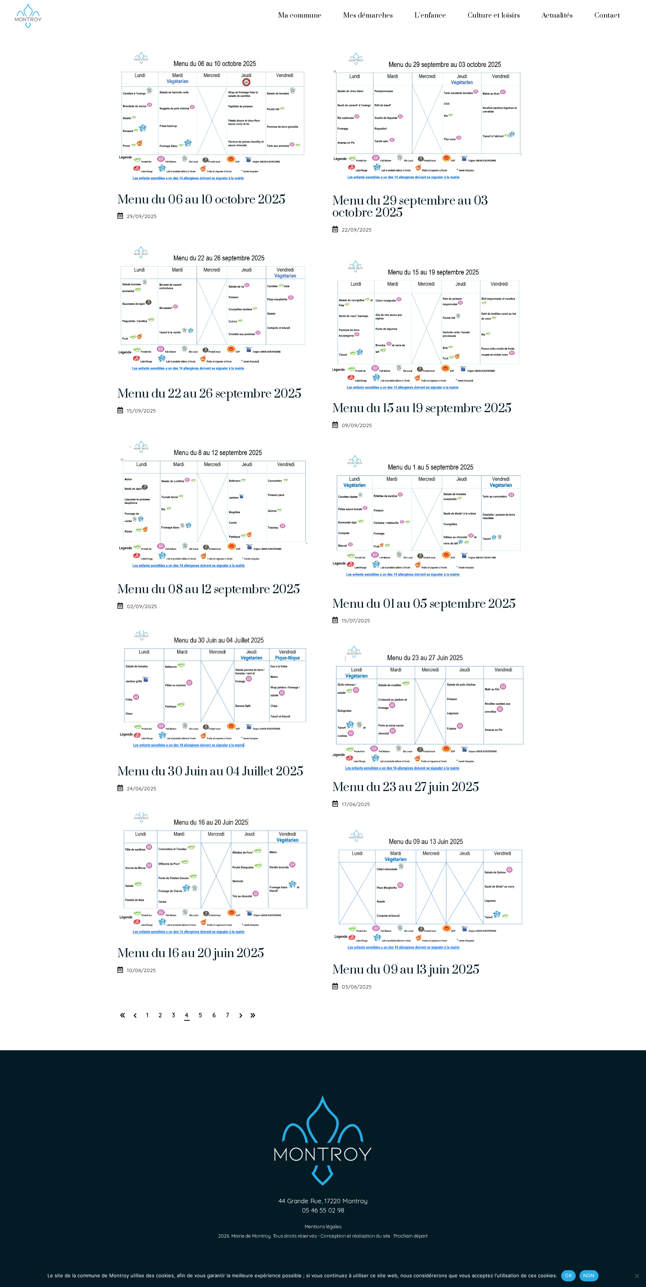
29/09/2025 (142, 216)
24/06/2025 (141, 788)
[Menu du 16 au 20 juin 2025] (215, 874)
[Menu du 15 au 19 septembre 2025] (430, 323)
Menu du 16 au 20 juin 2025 (190, 953)
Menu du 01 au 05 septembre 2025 (424, 604)
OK (568, 1275)
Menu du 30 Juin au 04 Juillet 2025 (210, 771)
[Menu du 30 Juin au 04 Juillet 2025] (215, 692)
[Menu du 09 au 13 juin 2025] (430, 890)
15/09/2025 (141, 410)
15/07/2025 (356, 620)
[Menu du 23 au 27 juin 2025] (430, 707)
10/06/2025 (141, 970)
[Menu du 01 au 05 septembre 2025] (430, 518)
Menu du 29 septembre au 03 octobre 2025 (410, 207)
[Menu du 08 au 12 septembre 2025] (215, 504)
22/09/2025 (357, 229)
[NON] (636, 1276)
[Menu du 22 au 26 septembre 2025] (215, 308)
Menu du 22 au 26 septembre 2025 (209, 394)
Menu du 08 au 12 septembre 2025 (208, 589)
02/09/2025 (142, 606)
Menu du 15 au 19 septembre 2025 (421, 408)
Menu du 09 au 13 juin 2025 (405, 970)
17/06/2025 (356, 804)
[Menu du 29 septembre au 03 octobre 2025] (430, 115)
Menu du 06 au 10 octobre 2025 (201, 200)
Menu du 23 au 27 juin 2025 (405, 787)
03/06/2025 (357, 986)
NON (589, 1275)
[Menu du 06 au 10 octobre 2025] (215, 114)
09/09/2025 (357, 425)
